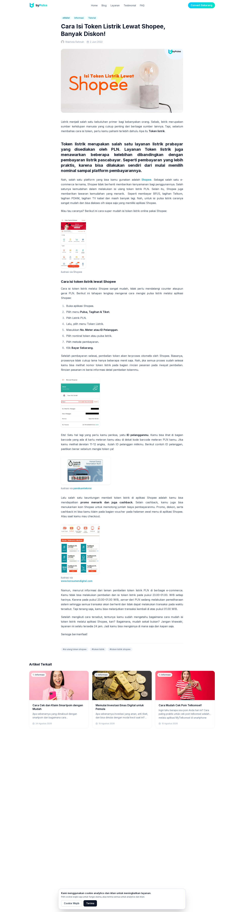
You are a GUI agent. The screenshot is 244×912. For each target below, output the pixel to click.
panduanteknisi (82, 488)
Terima (90, 903)
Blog (104, 5)
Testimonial (130, 5)
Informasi (79, 18)
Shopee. (147, 179)
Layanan (115, 5)
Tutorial (92, 18)
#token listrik (98, 649)
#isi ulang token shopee (74, 649)
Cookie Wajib (71, 903)
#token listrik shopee (120, 649)
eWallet (66, 18)
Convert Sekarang (201, 5)
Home (94, 5)
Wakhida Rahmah (74, 41)
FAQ (142, 5)
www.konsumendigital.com (76, 581)
